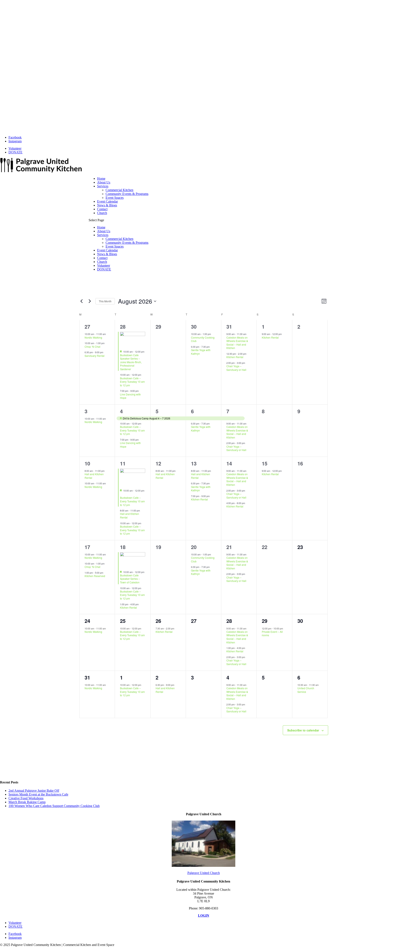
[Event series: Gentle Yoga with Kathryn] (211, 346)
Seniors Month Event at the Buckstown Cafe (38, 794)
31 (229, 326)
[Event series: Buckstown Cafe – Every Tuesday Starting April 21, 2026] (121, 494)
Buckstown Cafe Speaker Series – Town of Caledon (130, 578)
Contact (102, 209)
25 (122, 620)
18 (122, 547)
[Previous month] (81, 301)
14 (229, 463)
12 (158, 463)
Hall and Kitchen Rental (94, 475)
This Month (105, 301)
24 (87, 620)
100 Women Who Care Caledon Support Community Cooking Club (54, 806)
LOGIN (203, 915)
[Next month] (89, 301)
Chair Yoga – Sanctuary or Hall (236, 367)
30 (194, 326)
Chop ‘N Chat (92, 346)
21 (229, 547)
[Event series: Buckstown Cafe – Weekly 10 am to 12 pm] (143, 374)
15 (264, 463)
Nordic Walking (93, 337)
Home (101, 178)
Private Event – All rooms (272, 633)
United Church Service (305, 689)
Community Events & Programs (127, 194)
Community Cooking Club (203, 339)
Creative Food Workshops (25, 798)
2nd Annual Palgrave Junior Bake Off (33, 790)
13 (194, 463)
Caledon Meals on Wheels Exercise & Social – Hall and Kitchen (237, 343)
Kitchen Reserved (95, 576)
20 (194, 547)
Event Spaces (115, 197)
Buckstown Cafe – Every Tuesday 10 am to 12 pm (132, 381)
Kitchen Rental (234, 357)
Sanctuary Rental (95, 355)
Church (102, 213)
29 (264, 620)
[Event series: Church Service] (320, 684)
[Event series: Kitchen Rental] (211, 496)
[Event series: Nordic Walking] (107, 334)
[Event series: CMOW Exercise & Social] (248, 334)
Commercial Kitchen (119, 190)
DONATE (15, 152)
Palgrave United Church (203, 873)
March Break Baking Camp (27, 802)
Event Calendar (107, 201)
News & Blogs (107, 205)
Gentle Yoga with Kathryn (200, 351)
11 (122, 463)
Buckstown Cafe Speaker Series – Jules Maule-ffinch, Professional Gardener (131, 362)
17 (87, 547)
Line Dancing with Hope (130, 396)
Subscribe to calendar (303, 730)
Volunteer (14, 148)
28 (122, 326)
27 (87, 326)
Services (102, 186)
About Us (103, 182)
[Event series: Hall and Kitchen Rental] (106, 470)
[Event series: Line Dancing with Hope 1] (140, 390)
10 (87, 463)
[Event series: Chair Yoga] (247, 362)
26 (158, 620)
